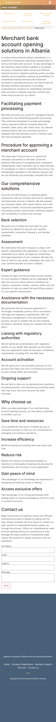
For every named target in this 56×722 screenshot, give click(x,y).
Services (22, 667)
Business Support (43, 664)
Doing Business (9, 21)
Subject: (5, 563)
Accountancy (27, 21)
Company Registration (22, 664)
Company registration (46, 22)
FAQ (28, 673)
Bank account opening (46, 14)
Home (7, 664)
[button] (50, 2)
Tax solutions (9, 13)
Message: (6, 572)
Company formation (28, 14)
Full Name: (6, 546)
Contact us (33, 667)
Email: (4, 555)
